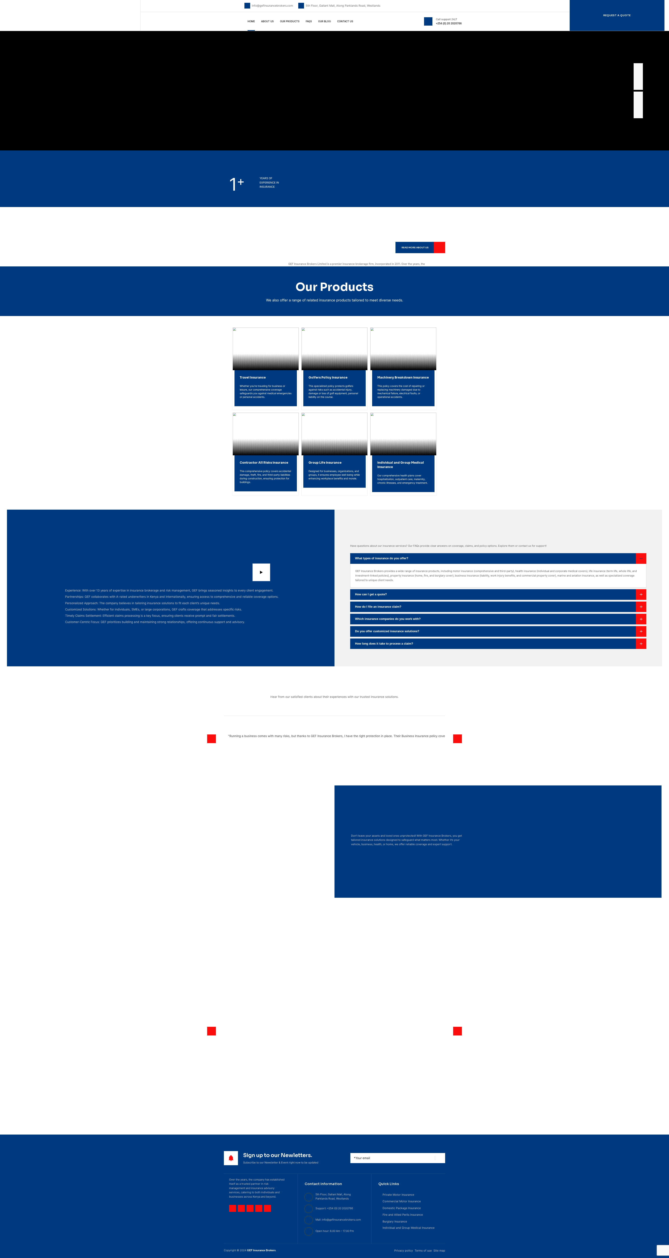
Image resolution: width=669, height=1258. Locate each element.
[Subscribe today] (440, 1158)
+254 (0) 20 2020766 (449, 23)
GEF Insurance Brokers (261, 1250)
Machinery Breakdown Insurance (403, 377)
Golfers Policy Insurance (328, 377)
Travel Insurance (253, 377)
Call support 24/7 (446, 19)
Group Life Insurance (325, 463)
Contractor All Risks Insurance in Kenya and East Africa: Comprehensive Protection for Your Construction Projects (335, 971)
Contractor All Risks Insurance (264, 463)
